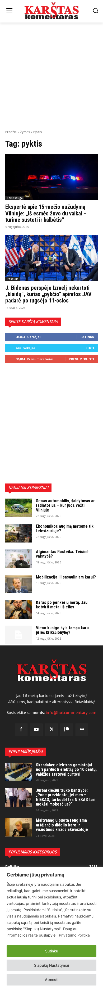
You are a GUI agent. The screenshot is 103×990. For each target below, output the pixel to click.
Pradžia (11, 132)
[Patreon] (66, 730)
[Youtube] (36, 730)
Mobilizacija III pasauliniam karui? (66, 577)
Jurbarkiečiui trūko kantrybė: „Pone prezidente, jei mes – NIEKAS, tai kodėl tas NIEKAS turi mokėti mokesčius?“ (65, 797)
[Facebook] (21, 730)
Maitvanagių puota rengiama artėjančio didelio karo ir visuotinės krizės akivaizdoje (62, 825)
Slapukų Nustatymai (51, 965)
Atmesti (51, 979)
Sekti (90, 348)
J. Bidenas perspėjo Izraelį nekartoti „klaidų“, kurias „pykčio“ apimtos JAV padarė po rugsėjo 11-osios (48, 294)
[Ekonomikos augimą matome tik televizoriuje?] (18, 533)
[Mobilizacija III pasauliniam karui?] (18, 584)
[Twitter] (51, 730)
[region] (51, 928)
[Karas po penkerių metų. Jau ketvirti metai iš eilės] (18, 609)
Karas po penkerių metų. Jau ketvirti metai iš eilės (61, 605)
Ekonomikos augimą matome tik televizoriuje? (64, 529)
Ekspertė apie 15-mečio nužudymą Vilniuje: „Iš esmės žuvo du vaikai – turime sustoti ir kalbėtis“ (46, 213)
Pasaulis (12, 279)
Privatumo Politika (74, 935)
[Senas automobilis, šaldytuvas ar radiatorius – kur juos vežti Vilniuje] (18, 508)
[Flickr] (82, 730)
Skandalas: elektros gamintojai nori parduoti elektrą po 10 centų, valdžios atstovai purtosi (66, 769)
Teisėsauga (15, 198)
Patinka (87, 337)
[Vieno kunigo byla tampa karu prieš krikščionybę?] (18, 635)
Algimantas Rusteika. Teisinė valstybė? (62, 554)
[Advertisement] (51, 75)
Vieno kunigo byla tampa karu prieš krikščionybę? (62, 630)
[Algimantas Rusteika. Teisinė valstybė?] (18, 558)
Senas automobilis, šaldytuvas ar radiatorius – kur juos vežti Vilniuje (65, 505)
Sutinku (51, 951)
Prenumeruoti (81, 359)
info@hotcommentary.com (71, 712)
